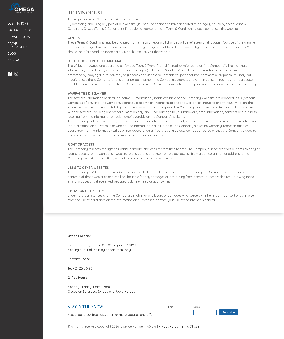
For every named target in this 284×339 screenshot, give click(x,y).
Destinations (18, 23)
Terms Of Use (189, 326)
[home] (21, 8)
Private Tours (19, 37)
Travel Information (18, 45)
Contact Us (17, 60)
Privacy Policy (168, 326)
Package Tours (20, 30)
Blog (12, 53)
